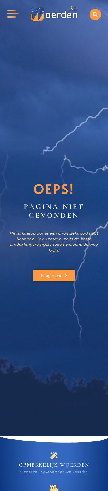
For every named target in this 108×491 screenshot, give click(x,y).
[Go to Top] (94, 457)
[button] (95, 14)
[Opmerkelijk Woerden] (54, 455)
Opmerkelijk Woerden (54, 465)
